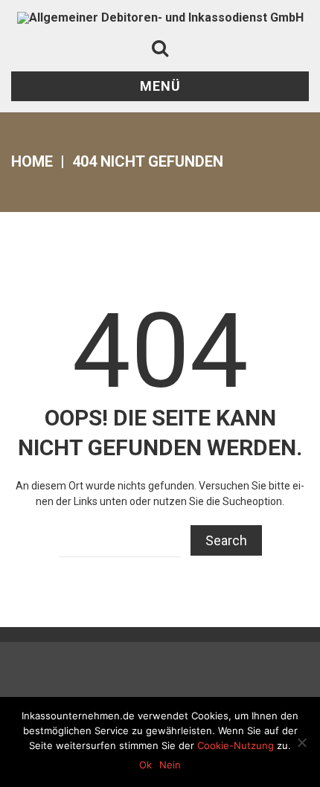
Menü (160, 86)
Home (32, 161)
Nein (170, 765)
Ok (145, 765)
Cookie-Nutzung (235, 745)
